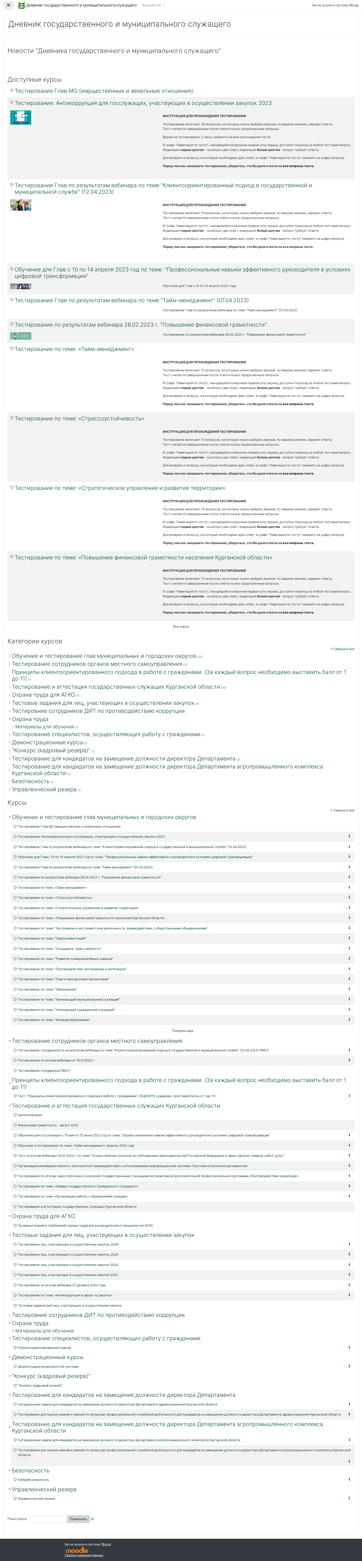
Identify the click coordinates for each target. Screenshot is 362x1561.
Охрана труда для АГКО (43, 694)
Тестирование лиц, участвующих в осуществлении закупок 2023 (68, 1275)
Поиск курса (17, 1519)
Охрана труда (30, 719)
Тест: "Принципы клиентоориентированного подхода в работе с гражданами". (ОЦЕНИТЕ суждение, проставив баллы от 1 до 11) (116, 1096)
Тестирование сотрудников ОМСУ (44, 1071)
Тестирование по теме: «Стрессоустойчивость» (79, 418)
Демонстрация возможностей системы (48, 1367)
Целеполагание (30, 1115)
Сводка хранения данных (84, 1555)
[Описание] (350, 836)
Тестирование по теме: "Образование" (47, 989)
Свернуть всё (344, 649)
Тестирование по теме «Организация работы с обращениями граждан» (73, 1196)
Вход (354, 5)
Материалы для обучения (44, 726)
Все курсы (181, 626)
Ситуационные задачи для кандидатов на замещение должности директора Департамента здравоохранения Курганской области (117, 1404)
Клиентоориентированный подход (44, 1348)
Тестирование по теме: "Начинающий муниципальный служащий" (69, 999)
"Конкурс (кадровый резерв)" (51, 750)
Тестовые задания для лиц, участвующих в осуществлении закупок (103, 703)
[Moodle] (76, 1550)
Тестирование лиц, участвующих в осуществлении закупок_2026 (68, 1244)
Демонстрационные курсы (47, 742)
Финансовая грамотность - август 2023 (48, 1125)
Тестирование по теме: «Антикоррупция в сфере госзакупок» (65, 1295)
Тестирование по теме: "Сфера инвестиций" (52, 938)
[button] (93, 1519)
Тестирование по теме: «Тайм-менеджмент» (74, 349)
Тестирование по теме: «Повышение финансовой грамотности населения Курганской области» (143, 557)
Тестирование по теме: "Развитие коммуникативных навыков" (66, 959)
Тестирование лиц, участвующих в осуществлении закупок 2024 (68, 1265)
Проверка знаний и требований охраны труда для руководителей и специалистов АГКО (85, 1225)
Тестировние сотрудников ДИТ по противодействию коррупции (98, 711)
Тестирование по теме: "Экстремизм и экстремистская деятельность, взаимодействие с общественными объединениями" (113, 928)
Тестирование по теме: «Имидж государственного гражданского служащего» (78, 1186)
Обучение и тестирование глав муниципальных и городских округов (104, 656)
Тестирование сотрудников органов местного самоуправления (97, 664)
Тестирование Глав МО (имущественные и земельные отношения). (105, 91)
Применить (78, 1519)
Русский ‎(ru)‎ (152, 5)
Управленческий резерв (44, 789)
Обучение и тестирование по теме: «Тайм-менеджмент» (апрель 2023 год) (76, 1146)
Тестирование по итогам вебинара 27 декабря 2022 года (61, 1285)
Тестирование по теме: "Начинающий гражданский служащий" (66, 1010)
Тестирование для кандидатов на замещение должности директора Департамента (123, 758)
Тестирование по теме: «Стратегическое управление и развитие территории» (120, 488)
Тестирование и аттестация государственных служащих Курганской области (116, 686)
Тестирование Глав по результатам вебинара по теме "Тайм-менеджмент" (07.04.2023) (132, 300)
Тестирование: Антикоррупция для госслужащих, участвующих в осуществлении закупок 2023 (143, 103)
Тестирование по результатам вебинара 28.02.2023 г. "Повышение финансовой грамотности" (141, 324)
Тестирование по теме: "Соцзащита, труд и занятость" (60, 949)
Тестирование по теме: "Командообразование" (54, 1020)
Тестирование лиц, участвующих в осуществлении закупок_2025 (68, 1254)
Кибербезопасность (33, 1480)
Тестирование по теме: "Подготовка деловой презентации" (64, 979)
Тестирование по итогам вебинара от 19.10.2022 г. (56, 1060)
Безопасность (31, 781)
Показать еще (182, 1031)
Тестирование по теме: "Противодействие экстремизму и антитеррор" (72, 969)
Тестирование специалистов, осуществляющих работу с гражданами (106, 734)
